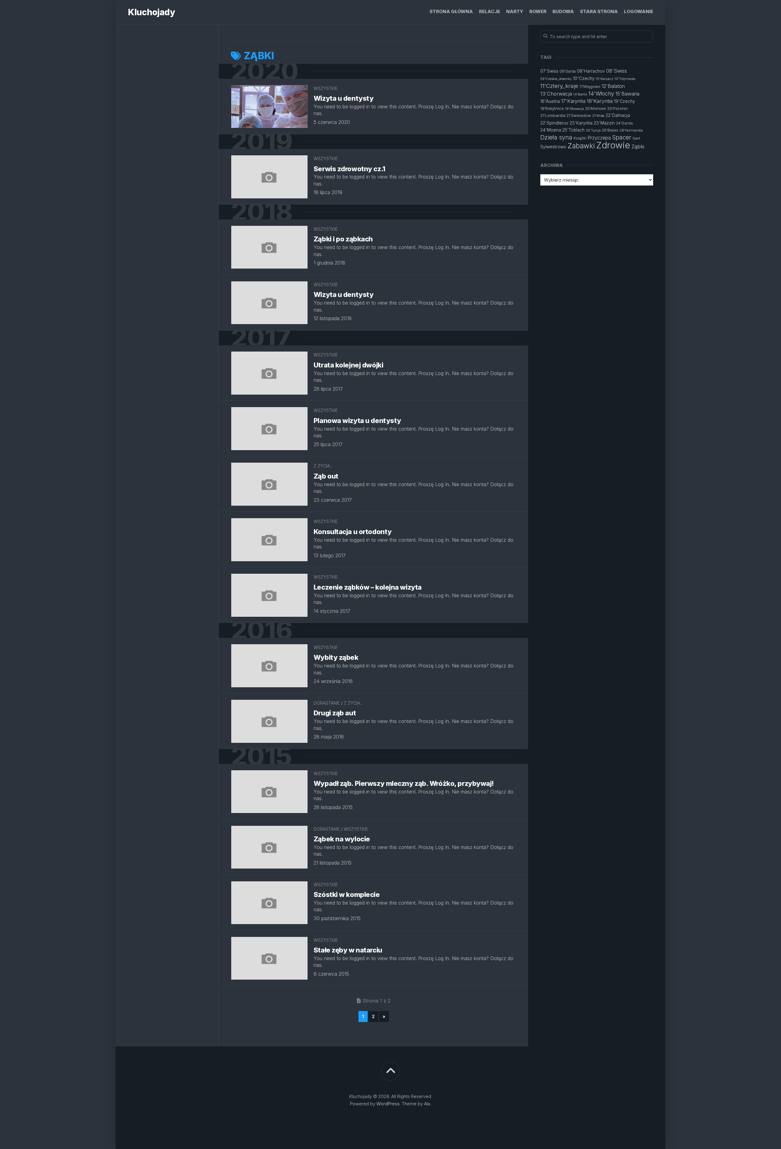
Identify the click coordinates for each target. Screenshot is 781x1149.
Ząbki (638, 146)
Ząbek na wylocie (342, 839)
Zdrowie (613, 145)
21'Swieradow (579, 115)
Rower (537, 11)
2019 (261, 141)
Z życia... (323, 465)
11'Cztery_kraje (559, 85)
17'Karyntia (573, 101)
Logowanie (638, 11)
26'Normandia (631, 130)
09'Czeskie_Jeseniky (556, 79)
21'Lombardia (552, 115)
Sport (636, 138)
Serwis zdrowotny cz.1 (349, 169)
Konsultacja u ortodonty (353, 532)
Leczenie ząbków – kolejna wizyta (368, 587)
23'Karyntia (581, 122)
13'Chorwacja (556, 94)
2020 (264, 71)
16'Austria (550, 101)
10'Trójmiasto (624, 79)
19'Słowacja (574, 109)
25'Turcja (593, 130)
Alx (427, 1104)
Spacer (621, 137)
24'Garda (624, 123)
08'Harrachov (591, 71)
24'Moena (550, 129)
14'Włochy (601, 93)
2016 (261, 630)
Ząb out (326, 476)
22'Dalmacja (618, 115)
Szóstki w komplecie (347, 894)
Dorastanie (327, 703)
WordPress (388, 1104)
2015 (261, 756)
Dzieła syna (556, 137)
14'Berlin (580, 94)
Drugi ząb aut (335, 713)
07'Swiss (549, 71)
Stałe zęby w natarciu (348, 950)
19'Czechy (624, 101)
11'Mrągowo (589, 86)
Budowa (563, 11)
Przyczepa (599, 138)
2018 (261, 212)
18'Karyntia (600, 101)
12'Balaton (613, 86)
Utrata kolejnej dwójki (348, 365)
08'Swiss (616, 71)
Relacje (489, 11)
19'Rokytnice (552, 108)
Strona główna (451, 11)
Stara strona (599, 11)
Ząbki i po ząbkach (343, 239)
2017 (261, 338)
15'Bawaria (627, 94)
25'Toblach (573, 130)
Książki (580, 138)
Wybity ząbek (336, 657)
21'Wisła (598, 116)
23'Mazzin (604, 123)
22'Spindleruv (554, 122)
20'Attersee (595, 108)
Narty (514, 11)
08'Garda (568, 71)
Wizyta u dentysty (344, 98)
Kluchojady (151, 12)
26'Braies (610, 130)
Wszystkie (326, 88)
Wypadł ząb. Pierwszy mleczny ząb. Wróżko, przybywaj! (404, 783)
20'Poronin (617, 108)
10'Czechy (584, 78)
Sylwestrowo (553, 146)
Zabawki (581, 146)
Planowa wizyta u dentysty (357, 421)
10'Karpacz (604, 79)
